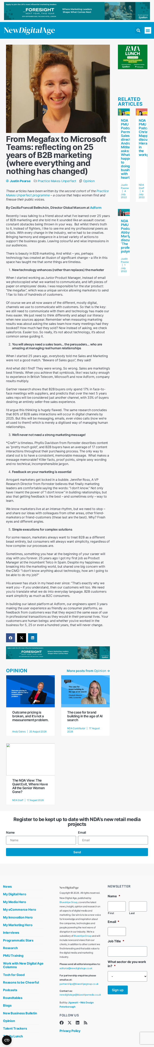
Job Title (116, 941)
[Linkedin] (78, 1023)
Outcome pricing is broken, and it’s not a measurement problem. (30, 716)
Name (10, 832)
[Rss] (86, 1023)
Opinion (89, 181)
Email (82, 832)
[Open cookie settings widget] (7, 1040)
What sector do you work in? (127, 964)
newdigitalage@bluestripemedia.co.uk (80, 994)
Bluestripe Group (68, 902)
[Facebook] (62, 1023)
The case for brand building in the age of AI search (85, 716)
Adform (95, 208)
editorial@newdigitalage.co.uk (76, 968)
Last (132, 913)
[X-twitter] (70, 1023)
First (111, 913)
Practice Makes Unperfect (57, 181)
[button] (138, 30)
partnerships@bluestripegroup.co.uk (79, 983)
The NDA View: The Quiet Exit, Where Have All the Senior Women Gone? (30, 786)
